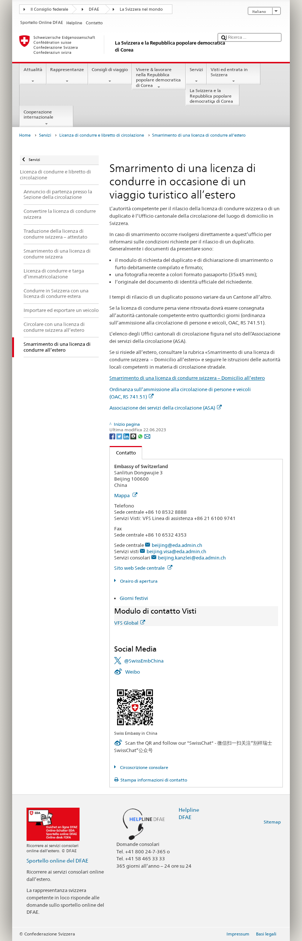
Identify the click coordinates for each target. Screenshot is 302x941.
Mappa (122, 495)
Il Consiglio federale (49, 9)
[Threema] (133, 436)
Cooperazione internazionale (38, 114)
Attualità (33, 69)
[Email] (147, 436)
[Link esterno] (135, 707)
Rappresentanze (67, 69)
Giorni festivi (134, 598)
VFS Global (126, 623)
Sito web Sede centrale (140, 568)
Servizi (196, 69)
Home (25, 135)
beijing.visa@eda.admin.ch (176, 551)
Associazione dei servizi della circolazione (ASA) (162, 408)
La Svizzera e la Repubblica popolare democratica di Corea (211, 96)
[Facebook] (112, 436)
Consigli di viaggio (110, 69)
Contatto (123, 453)
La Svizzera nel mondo (141, 9)
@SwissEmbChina (144, 661)
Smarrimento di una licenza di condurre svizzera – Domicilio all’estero (187, 378)
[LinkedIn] (126, 436)
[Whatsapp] (140, 436)
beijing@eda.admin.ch (177, 545)
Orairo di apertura (138, 581)
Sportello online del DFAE (57, 860)
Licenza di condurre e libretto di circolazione (101, 135)
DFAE (94, 9)
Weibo (132, 672)
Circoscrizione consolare (143, 767)
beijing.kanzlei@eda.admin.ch (192, 558)
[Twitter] (119, 436)
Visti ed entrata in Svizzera (229, 72)
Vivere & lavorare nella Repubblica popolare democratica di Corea (158, 77)
